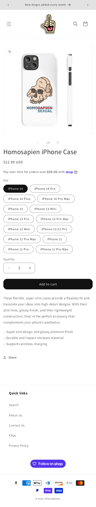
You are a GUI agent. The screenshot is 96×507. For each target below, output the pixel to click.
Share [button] (12, 357)
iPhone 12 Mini (19, 229)
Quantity (9, 259)
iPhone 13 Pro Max (55, 219)
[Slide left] (38, 142)
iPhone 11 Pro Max (54, 249)
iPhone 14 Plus (19, 199)
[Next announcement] (88, 5)
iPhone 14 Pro (45, 189)
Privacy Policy (18, 446)
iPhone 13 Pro (18, 219)
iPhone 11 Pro (18, 249)
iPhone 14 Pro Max (56, 199)
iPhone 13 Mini (45, 209)
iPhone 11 (54, 239)
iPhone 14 (15, 189)
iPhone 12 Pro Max (22, 239)
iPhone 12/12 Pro (54, 229)
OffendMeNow (52, 498)
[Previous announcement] (8, 5)
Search (14, 405)
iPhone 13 (15, 209)
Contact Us (17, 425)
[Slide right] (58, 142)
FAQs (12, 435)
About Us (15, 415)
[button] (9, 24)
